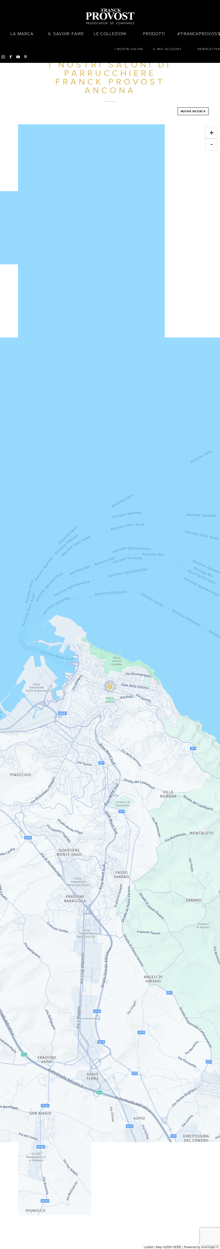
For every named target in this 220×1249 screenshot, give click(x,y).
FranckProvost (200, 33)
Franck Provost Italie (110, 17)
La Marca (22, 33)
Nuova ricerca (193, 111)
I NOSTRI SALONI (129, 49)
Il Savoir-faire (66, 33)
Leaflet (148, 1246)
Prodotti (154, 33)
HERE (177, 1246)
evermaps (208, 1246)
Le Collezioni (110, 33)
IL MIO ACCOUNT (167, 49)
